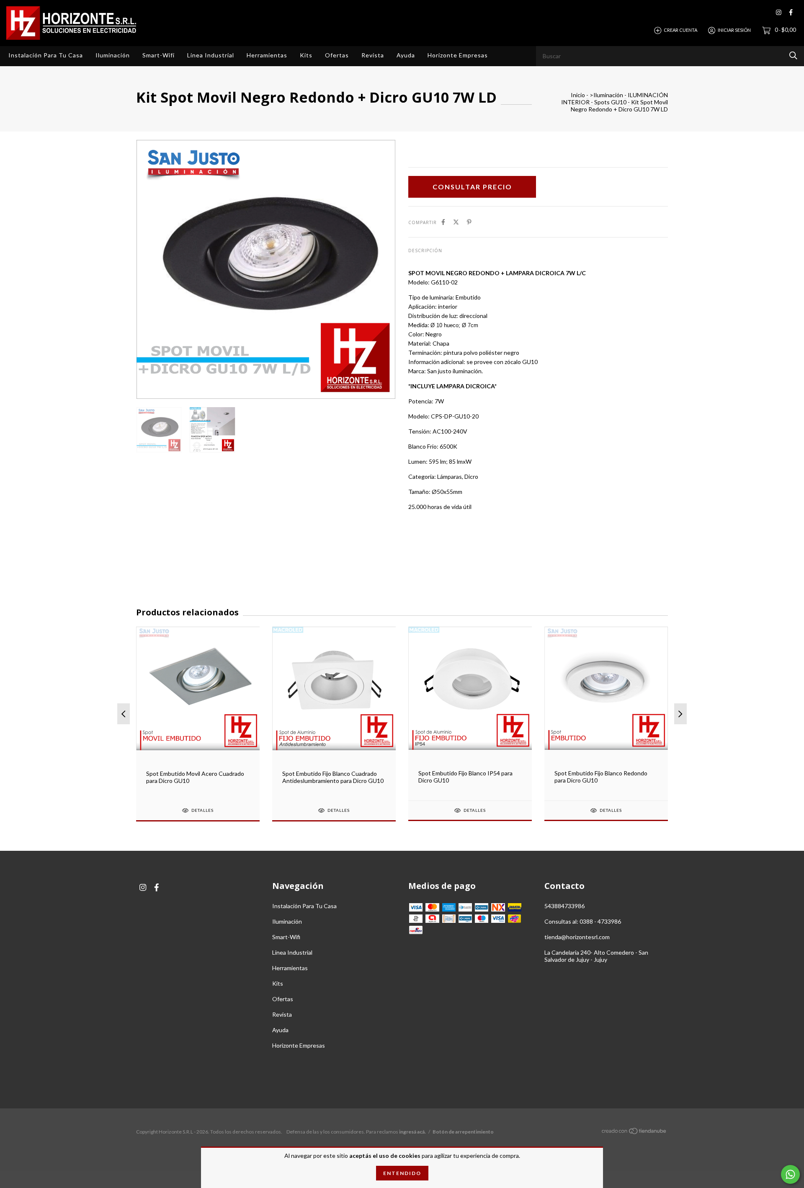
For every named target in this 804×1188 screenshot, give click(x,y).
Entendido (402, 1173)
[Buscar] (793, 55)
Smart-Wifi (158, 55)
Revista (372, 55)
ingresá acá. (412, 1132)
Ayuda (406, 55)
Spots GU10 (610, 102)
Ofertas (337, 55)
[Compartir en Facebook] (443, 222)
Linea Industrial (210, 55)
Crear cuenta (680, 30)
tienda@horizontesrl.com (577, 936)
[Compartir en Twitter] (456, 222)
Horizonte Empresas (458, 55)
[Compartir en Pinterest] (469, 222)
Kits (306, 55)
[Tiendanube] (634, 1132)
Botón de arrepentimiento (463, 1132)
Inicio (578, 94)
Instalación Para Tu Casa (45, 55)
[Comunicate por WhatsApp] (790, 1174)
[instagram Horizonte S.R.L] (779, 12)
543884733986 (564, 905)
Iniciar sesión (734, 30)
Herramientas (267, 55)
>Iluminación (606, 94)
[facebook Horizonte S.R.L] (791, 12)
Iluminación (112, 55)
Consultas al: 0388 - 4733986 (582, 921)
